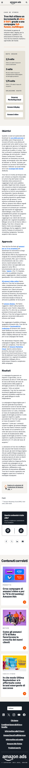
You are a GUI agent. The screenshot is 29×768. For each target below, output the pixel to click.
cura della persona (17, 138)
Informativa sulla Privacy (14, 731)
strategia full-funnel (16, 169)
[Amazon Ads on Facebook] (24, 715)
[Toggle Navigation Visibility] (2, 2)
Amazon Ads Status (14, 743)
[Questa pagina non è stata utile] (7, 531)
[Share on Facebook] (6, 541)
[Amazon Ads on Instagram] (14, 715)
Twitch (9, 271)
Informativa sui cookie (14, 739)
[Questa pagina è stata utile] (21, 531)
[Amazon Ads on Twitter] (8, 715)
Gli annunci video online (10, 281)
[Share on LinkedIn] (17, 541)
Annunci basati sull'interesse (14, 735)
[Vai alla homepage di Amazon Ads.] (14, 758)
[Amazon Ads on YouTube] (19, 715)
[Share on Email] (22, 541)
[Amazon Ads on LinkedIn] (3, 715)
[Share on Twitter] (12, 541)
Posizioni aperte (14, 748)
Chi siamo (14, 720)
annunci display (9, 304)
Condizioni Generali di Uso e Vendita (11, 725)
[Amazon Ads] (14, 2)
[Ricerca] (26, 2)
